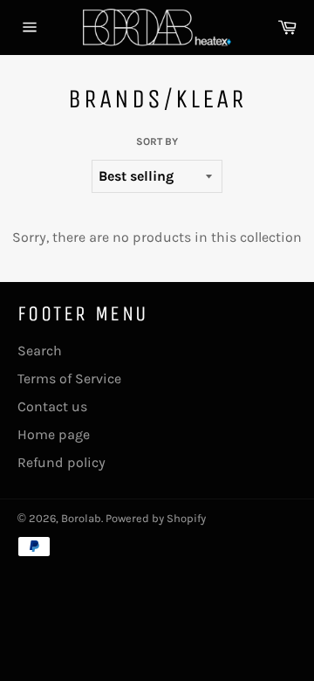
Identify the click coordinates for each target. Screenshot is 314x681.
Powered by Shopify (156, 518)
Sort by (157, 141)
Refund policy (61, 462)
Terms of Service (69, 378)
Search (39, 350)
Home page (53, 434)
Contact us (52, 406)
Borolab (81, 518)
